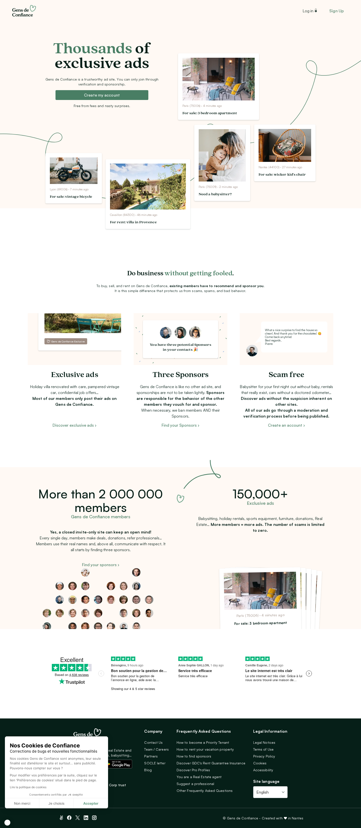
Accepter (90, 803)
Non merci (22, 803)
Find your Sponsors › (180, 425)
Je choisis (56, 803)
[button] (7, 823)
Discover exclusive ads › (75, 425)
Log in (308, 11)
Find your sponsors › (100, 564)
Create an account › (286, 425)
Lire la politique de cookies (28, 787)
